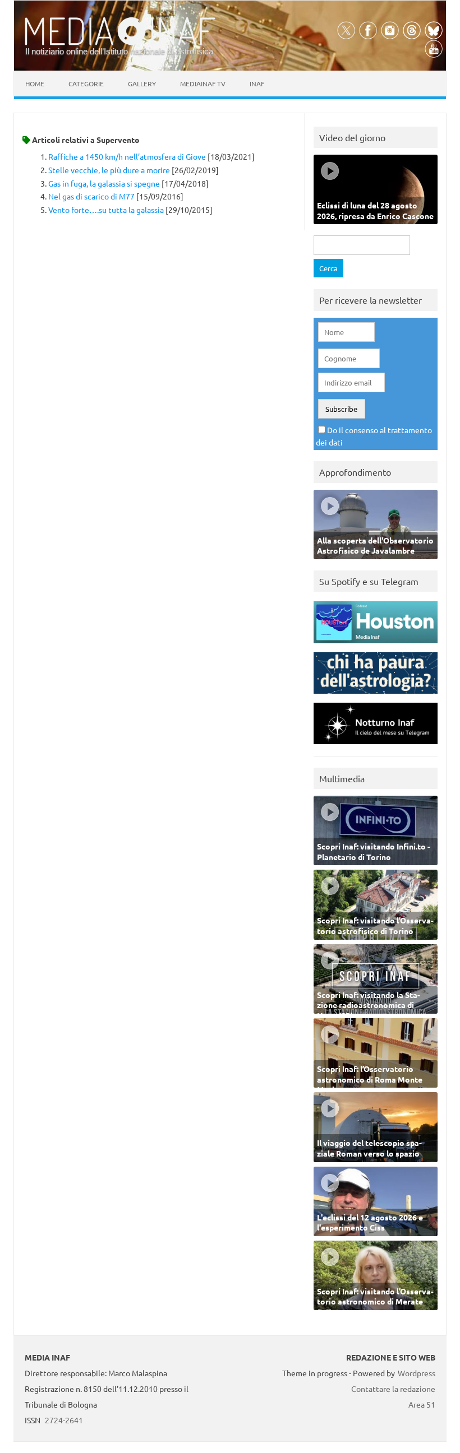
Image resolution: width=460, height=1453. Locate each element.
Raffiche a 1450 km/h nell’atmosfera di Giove (127, 156)
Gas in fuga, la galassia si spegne (104, 183)
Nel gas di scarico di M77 (91, 196)
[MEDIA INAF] (120, 43)
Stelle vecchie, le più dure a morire (109, 170)
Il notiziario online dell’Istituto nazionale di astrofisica (119, 51)
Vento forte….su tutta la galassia (106, 210)
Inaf (257, 83)
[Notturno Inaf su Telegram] (376, 746)
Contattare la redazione (393, 1389)
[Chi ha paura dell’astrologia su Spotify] (376, 696)
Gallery (142, 83)
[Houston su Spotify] (376, 646)
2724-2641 (64, 1420)
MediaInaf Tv (203, 83)
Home (34, 83)
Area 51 (421, 1404)
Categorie (86, 83)
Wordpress (416, 1373)
